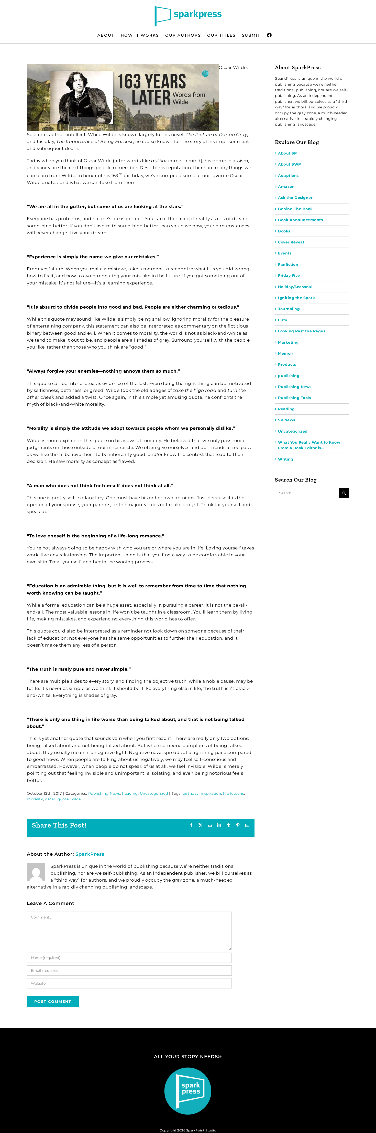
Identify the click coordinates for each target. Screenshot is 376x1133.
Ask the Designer (295, 197)
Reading (130, 793)
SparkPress (89, 854)
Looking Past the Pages (301, 331)
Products (287, 364)
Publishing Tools (294, 397)
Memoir (285, 353)
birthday (191, 793)
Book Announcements (300, 220)
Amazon (286, 186)
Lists (282, 320)
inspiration (211, 793)
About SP (287, 153)
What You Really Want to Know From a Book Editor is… (309, 445)
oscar (50, 799)
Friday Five (289, 275)
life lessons (233, 793)
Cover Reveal (291, 242)
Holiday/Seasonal (295, 286)
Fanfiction (288, 264)
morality (35, 799)
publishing (289, 375)
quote (63, 799)
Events (284, 253)
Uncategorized (154, 793)
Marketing (288, 342)
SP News (286, 420)
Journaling (289, 309)
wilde (76, 799)
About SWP (289, 164)
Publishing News (104, 793)
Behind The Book (295, 209)
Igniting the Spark (296, 297)
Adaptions (288, 175)
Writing (285, 459)
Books (284, 231)
